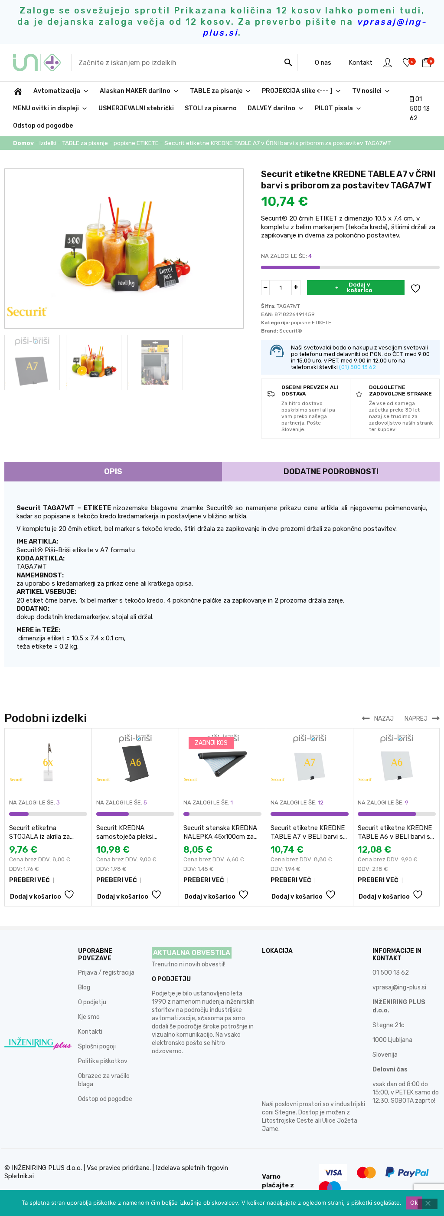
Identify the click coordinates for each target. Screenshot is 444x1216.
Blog (84, 987)
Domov (23, 142)
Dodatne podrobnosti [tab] (331, 471)
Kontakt (360, 62)
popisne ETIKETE (136, 142)
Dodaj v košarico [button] (35, 896)
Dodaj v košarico (359, 287)
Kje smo (89, 1017)
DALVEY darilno (271, 108)
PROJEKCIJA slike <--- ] (297, 91)
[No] (427, 1204)
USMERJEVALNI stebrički (136, 108)
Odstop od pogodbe (43, 125)
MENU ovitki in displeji (46, 108)
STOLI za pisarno (211, 108)
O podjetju (92, 1002)
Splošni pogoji (97, 1046)
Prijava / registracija (106, 972)
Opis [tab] (113, 471)
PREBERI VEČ (29, 880)
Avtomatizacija (56, 91)
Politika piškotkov (102, 1061)
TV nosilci (367, 91)
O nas (323, 62)
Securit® (290, 331)
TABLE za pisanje (216, 91)
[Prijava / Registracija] (387, 62)
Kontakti (90, 1031)
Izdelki (47, 142)
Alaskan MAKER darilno (135, 91)
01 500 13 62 (420, 108)
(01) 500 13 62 (357, 367)
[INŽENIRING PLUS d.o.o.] (42, 62)
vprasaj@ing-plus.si (399, 987)
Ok (414, 1202)
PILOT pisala (334, 108)
